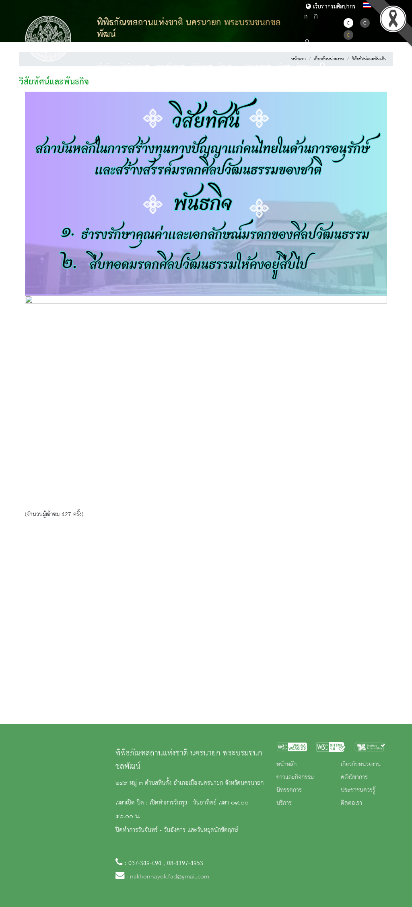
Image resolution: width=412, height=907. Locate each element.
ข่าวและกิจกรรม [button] (169, 66)
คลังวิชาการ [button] (200, 66)
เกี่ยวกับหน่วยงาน (361, 765)
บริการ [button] (282, 66)
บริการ (284, 803)
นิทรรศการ (228, 66)
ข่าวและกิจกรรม (295, 778)
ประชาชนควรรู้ (358, 790)
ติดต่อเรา (304, 66)
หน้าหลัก (104, 66)
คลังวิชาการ (354, 778)
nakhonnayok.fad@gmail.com (169, 877)
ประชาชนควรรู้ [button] (257, 66)
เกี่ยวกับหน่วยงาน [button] (133, 66)
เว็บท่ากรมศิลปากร (333, 6)
